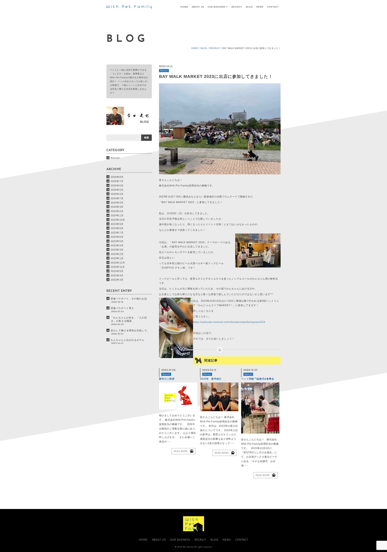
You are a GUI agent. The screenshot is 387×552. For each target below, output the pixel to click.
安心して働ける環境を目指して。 (130, 330)
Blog (249, 7)
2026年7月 (117, 181)
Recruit (236, 7)
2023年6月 (117, 237)
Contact (273, 7)
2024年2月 (117, 211)
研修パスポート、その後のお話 (129, 298)
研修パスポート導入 (122, 308)
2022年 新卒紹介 (211, 379)
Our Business (216, 7)
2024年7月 (117, 198)
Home (184, 7)
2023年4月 (117, 245)
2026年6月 (117, 185)
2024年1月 (117, 215)
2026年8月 (117, 177)
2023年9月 (117, 224)
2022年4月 (117, 275)
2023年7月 (117, 232)
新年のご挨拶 (167, 379)
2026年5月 (117, 190)
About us (198, 7)
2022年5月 (117, 271)
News (259, 7)
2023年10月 (118, 220)
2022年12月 (118, 262)
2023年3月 (117, 249)
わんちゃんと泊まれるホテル (127, 340)
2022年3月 (117, 279)
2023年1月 (117, 258)
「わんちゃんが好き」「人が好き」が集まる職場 (129, 319)
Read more (181, 451)
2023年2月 (117, 254)
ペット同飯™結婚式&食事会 (257, 379)
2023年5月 (117, 241)
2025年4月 (117, 194)
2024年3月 (117, 207)
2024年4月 (117, 202)
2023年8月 (117, 228)
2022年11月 (118, 267)
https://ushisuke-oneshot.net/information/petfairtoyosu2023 (229, 322)
